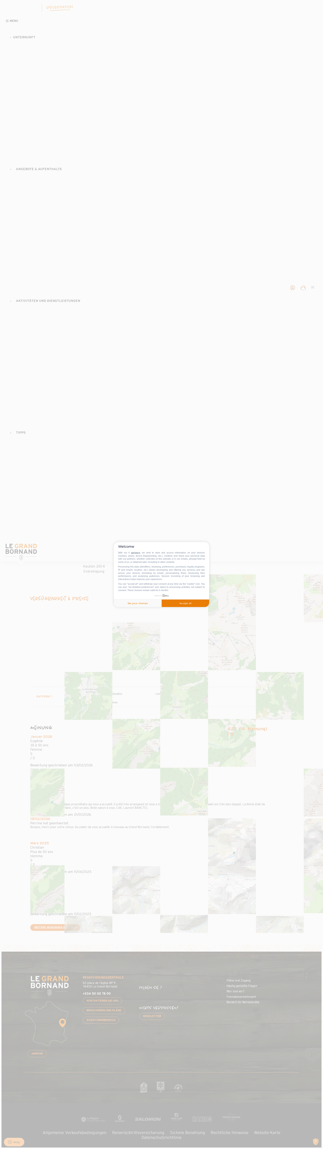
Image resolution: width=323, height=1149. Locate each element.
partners (135, 552)
